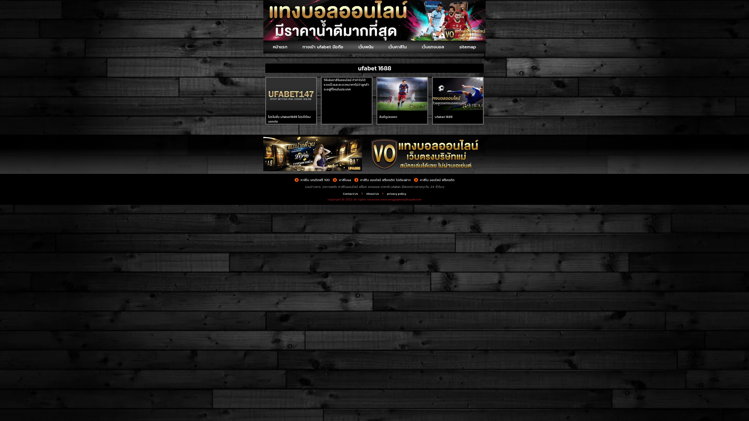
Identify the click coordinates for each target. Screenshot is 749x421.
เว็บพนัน (366, 47)
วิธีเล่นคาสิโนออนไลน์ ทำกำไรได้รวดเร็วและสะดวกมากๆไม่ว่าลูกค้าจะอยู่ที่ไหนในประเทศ (346, 85)
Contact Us (350, 193)
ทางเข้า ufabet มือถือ (323, 47)
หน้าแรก (280, 47)
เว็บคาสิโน (398, 47)
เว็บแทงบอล (433, 47)
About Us (372, 193)
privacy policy (396, 193)
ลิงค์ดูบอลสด (388, 116)
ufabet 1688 (444, 116)
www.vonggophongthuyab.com (401, 199)
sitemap (467, 47)
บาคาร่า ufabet (390, 186)
